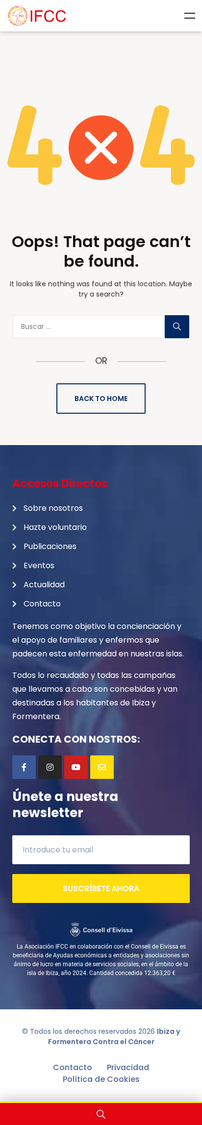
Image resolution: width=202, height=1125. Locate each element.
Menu (189, 15)
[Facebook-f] (24, 767)
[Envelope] (102, 767)
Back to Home (101, 398)
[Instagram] (50, 767)
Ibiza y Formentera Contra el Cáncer (114, 1036)
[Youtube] (76, 767)
